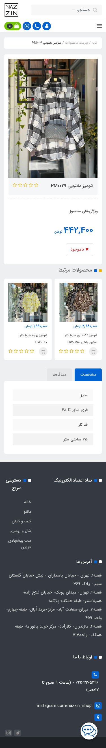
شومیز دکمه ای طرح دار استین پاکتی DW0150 (81, 338)
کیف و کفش (21, 521)
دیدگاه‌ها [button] (59, 374)
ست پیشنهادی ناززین (19, 543)
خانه (27, 502)
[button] (46, 26)
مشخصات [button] (88, 374)
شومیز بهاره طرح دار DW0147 (33, 338)
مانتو (27, 511)
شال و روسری (20, 531)
